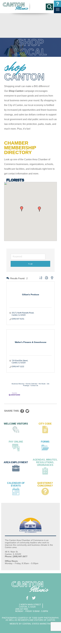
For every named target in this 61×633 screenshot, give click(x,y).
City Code (45, 423)
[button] (21, 208)
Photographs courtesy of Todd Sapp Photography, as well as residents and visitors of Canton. (30, 619)
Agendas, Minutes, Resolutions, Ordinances (45, 462)
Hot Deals (42, 384)
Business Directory (18, 384)
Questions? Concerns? (45, 484)
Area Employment (16, 462)
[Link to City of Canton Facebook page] (27, 598)
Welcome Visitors (16, 423)
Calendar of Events (16, 484)
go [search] (31, 264)
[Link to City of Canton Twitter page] (33, 598)
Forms (45, 441)
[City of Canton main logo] (15, 6)
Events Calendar (31, 384)
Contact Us (34, 385)
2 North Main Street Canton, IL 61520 (30, 605)
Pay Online (16, 441)
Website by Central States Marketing (30, 624)
